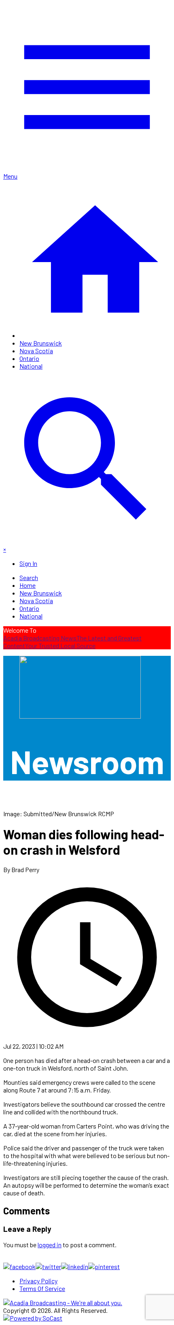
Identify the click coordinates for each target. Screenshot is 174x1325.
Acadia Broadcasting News (39, 638)
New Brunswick (40, 343)
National (30, 366)
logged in (50, 1244)
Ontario (29, 358)
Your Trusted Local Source (60, 645)
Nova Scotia (36, 350)
